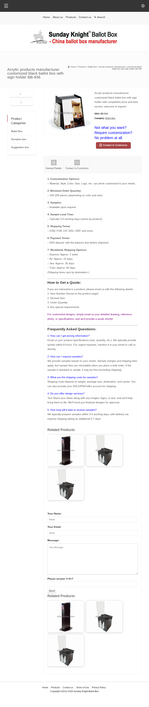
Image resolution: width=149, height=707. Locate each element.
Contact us (85, 17)
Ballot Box (110, 118)
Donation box (18, 139)
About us (58, 17)
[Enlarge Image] (68, 93)
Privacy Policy (99, 687)
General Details (54, 168)
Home (46, 17)
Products (71, 17)
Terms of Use (82, 687)
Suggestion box (20, 147)
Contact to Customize (115, 145)
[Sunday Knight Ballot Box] (74, 43)
